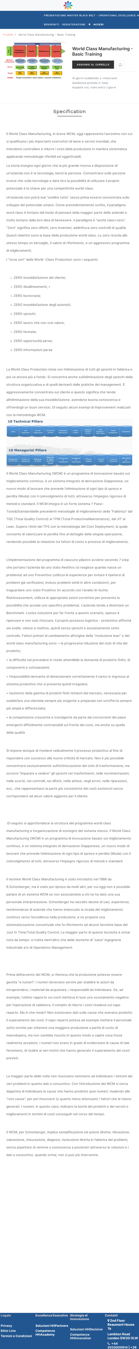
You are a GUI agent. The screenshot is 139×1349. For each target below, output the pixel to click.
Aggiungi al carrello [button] (93, 64)
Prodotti (8, 34)
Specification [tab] (69, 111)
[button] (89, 24)
